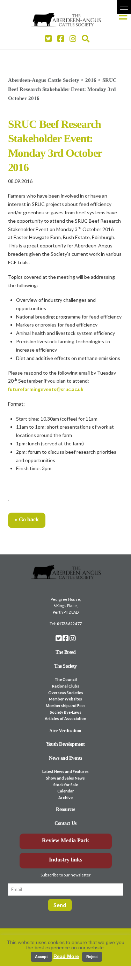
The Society (65, 666)
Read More (66, 956)
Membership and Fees (66, 705)
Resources (65, 809)
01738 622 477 (69, 623)
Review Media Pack (65, 840)
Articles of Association (65, 718)
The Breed (66, 652)
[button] (124, 7)
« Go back (27, 519)
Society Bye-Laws (65, 712)
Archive (65, 797)
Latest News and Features (65, 771)
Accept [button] (41, 957)
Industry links (65, 860)
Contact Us (65, 823)
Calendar (65, 791)
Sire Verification (65, 730)
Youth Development (65, 744)
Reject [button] (92, 957)
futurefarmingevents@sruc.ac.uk (45, 389)
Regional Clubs (65, 686)
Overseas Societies (65, 692)
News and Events (65, 758)
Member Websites (65, 699)
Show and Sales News (65, 778)
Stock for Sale (65, 784)
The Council (65, 679)
